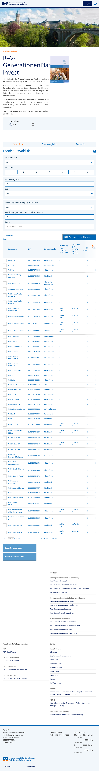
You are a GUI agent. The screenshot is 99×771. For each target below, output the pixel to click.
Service (53, 644)
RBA (4, 649)
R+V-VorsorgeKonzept (58, 581)
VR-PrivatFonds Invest (58, 592)
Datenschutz (55, 671)
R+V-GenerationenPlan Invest (61, 629)
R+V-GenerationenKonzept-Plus (62, 601)
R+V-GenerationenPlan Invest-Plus (63, 622)
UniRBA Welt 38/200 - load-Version (16, 661)
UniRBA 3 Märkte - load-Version (15, 670)
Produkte (53, 573)
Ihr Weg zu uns (55, 683)
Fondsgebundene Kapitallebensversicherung (67, 598)
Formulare (54, 660)
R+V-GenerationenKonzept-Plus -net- (64, 605)
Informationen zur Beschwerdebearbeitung (66, 714)
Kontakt (53, 679)
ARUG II (53, 700)
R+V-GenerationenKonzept (60, 609)
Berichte (53, 689)
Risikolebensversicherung (60, 619)
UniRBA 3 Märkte (9, 666)
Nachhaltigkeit (55, 664)
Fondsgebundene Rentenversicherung (64, 578)
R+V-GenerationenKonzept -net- (62, 613)
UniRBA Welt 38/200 (11, 658)
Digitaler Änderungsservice (60, 656)
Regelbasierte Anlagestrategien (15, 644)
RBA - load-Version (10, 652)
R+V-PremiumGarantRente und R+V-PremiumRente (69, 589)
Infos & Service (55, 649)
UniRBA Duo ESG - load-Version (15, 678)
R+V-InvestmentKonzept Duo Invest (63, 585)
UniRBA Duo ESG (9, 675)
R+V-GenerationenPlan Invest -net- (63, 633)
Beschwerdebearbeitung (59, 711)
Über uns (53, 652)
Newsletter (54, 675)
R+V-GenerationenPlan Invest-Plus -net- (65, 626)
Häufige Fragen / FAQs (59, 667)
